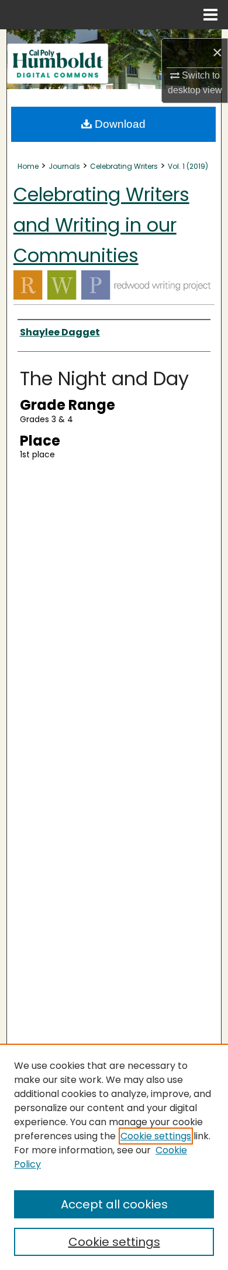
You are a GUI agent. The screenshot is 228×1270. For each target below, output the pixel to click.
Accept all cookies (114, 1204)
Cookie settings (155, 1136)
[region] (114, 1157)
